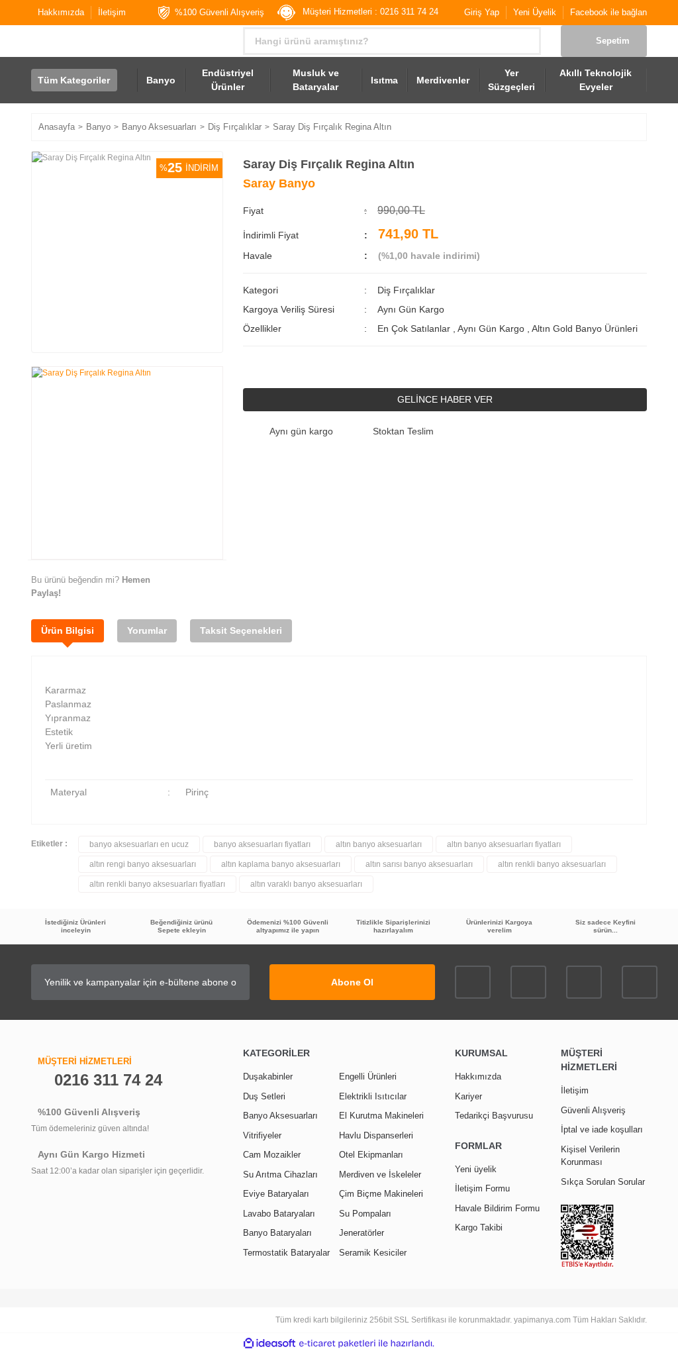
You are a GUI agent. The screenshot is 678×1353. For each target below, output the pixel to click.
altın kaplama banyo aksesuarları (280, 864)
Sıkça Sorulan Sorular (603, 1182)
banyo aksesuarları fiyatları (262, 844)
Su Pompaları (365, 1214)
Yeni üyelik (476, 1169)
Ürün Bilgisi (67, 630)
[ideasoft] (269, 1343)
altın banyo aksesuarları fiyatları (504, 844)
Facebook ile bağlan (608, 12)
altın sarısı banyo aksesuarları (419, 864)
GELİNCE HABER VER (445, 399)
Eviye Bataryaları (276, 1194)
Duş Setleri (264, 1096)
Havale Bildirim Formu (497, 1208)
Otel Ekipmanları (371, 1155)
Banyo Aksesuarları (280, 1116)
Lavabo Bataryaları (279, 1214)
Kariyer (468, 1096)
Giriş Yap (481, 12)
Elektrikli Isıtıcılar (373, 1096)
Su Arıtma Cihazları (280, 1174)
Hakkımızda (61, 12)
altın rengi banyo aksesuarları (142, 864)
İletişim (112, 12)
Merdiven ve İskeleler (380, 1174)
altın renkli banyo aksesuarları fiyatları (157, 884)
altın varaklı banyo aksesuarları (306, 884)
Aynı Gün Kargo (492, 328)
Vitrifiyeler (262, 1135)
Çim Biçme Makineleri (381, 1194)
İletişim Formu (482, 1188)
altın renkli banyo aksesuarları (552, 864)
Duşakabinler (268, 1076)
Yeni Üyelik (534, 12)
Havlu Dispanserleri (376, 1135)
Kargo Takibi (479, 1227)
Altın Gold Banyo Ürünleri (585, 328)
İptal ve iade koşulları (602, 1129)
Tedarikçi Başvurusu (494, 1116)
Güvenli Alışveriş (593, 1110)
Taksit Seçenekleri (241, 630)
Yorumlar (147, 630)
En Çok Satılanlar (415, 328)
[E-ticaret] (337, 1343)
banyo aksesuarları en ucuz (139, 844)
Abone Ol (352, 982)
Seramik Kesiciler (373, 1253)
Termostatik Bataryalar (286, 1253)
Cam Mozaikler (272, 1155)
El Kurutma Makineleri (381, 1116)
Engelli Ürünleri (368, 1076)
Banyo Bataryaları (277, 1233)
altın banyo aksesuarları (379, 844)
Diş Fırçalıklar (406, 290)
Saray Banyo (279, 183)
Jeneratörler (361, 1233)
